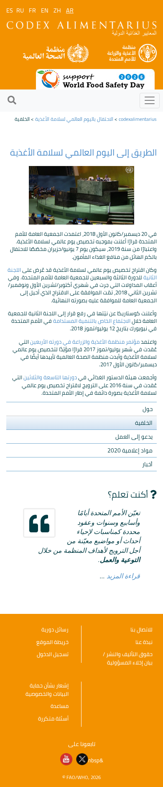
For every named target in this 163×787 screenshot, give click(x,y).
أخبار (147, 464)
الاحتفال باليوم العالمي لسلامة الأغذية (74, 119)
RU (20, 10)
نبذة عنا (144, 642)
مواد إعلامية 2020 (130, 450)
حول (148, 409)
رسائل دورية (55, 629)
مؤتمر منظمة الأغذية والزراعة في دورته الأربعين (84, 342)
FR (32, 10)
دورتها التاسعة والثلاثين (49, 377)
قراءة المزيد (123, 575)
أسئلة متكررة (53, 718)
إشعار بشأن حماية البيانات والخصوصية (47, 689)
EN (44, 10)
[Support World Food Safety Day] (95, 79)
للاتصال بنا (141, 629)
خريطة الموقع (52, 642)
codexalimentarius (138, 119)
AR (70, 10)
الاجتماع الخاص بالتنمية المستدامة (91, 321)
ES (9, 10)
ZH (57, 10)
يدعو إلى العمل (134, 436)
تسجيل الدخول (53, 654)
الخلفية (144, 422)
